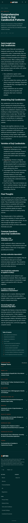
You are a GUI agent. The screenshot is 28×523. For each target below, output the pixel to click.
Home (2, 8)
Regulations (4, 492)
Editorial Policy (5, 503)
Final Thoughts (6, 341)
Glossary (6, 8)
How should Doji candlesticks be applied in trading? (14, 350)
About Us (18, 477)
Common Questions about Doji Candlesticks (12, 343)
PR (2, 488)
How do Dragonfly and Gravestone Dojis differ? (13, 354)
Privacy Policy (5, 499)
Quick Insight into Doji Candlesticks (10, 334)
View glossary (24, 362)
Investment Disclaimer (7, 514)
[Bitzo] (14, 2)
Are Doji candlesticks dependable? (11, 347)
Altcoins (4, 481)
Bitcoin (3, 477)
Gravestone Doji (8, 147)
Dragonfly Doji (7, 160)
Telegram (10, 470)
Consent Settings (6, 510)
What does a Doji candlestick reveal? (12, 345)
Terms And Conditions (7, 506)
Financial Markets (6, 484)
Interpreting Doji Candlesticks (9, 336)
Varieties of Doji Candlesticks (9, 339)
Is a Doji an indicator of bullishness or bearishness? (14, 352)
